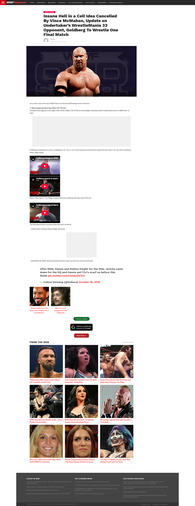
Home (32, 2)
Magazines (102, 2)
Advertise (156, 504)
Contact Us (165, 504)
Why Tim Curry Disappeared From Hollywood (60, 310)
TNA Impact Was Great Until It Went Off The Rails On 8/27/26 (45, 381)
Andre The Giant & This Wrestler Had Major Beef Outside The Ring (115, 381)
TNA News (62, 2)
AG (54, 39)
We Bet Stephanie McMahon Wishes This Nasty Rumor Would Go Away (80, 460)
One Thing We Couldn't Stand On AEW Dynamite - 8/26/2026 (81, 381)
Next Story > (81, 335)
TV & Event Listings (116, 2)
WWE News (41, 2)
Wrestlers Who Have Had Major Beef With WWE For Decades (45, 460)
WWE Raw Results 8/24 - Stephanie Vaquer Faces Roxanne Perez (79, 421)
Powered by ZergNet (127, 342)
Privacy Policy (146, 504)
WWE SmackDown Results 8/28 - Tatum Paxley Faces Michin (46, 421)
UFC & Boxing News (75, 2)
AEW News (52, 2)
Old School (90, 2)
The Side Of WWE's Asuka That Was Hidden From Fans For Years (115, 460)
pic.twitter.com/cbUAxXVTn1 (66, 275)
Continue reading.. (81, 319)
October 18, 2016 (89, 282)
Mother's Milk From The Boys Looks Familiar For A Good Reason (39, 310)
